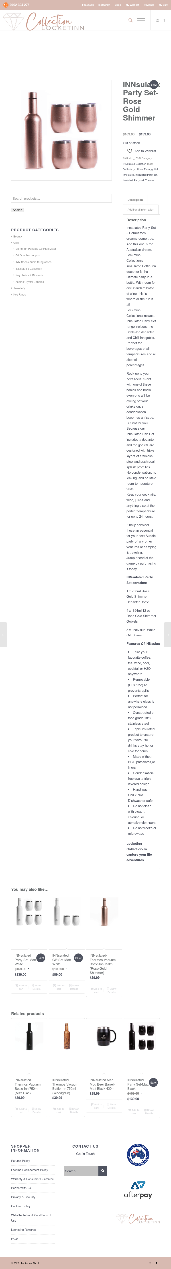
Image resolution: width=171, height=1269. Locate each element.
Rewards (149, 4)
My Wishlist (132, 4)
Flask (147, 169)
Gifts (16, 242)
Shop (118, 4)
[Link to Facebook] (164, 20)
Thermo (149, 180)
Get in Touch (85, 1153)
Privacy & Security (23, 1197)
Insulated (128, 180)
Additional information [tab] (141, 209)
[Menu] (139, 20)
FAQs (14, 1239)
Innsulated (128, 174)
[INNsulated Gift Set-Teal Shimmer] (167, 634)
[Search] (128, 20)
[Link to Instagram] (157, 20)
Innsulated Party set (146, 174)
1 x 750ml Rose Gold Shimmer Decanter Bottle (137, 596)
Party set (139, 180)
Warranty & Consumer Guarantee (32, 1179)
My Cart (163, 4)
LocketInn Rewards (23, 1229)
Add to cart (22, 987)
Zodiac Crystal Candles (30, 282)
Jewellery (19, 288)
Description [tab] (135, 200)
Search (17, 210)
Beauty (17, 236)
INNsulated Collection (134, 163)
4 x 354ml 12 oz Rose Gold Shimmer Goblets (141, 616)
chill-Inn (138, 169)
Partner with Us (21, 1188)
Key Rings (19, 294)
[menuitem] (88, 5)
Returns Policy (20, 1160)
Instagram (104, 4)
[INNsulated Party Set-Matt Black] (3, 634)
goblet (154, 169)
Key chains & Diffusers (29, 275)
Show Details (37, 987)
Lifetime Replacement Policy (29, 1170)
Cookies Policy (21, 1206)
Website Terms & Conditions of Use (31, 1218)
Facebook (88, 4)
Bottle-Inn (128, 169)
